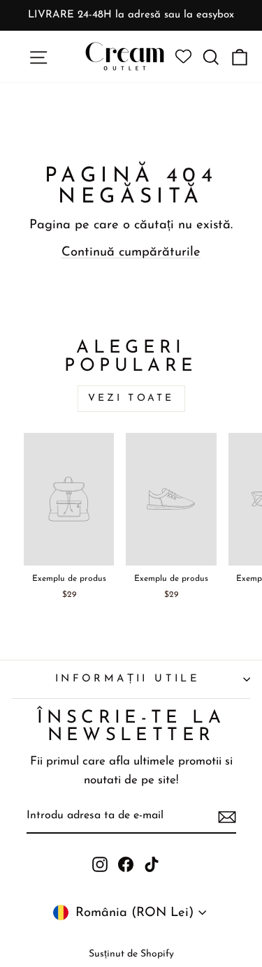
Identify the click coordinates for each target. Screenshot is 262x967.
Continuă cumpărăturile (131, 252)
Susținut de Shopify (131, 954)
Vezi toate (131, 398)
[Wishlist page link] (183, 57)
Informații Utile (128, 679)
